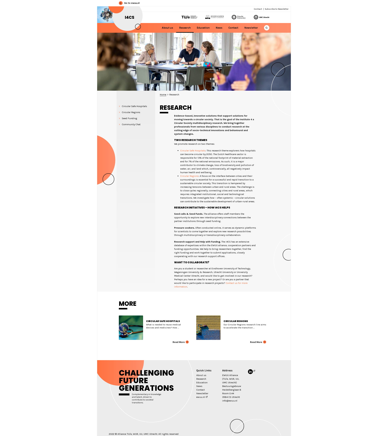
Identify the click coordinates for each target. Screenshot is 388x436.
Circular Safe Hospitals (134, 106)
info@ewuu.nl (229, 400)
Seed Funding (129, 118)
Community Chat (131, 124)
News (219, 27)
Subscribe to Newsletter (277, 9)
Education (203, 27)
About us (167, 27)
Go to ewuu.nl (132, 3)
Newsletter (251, 27)
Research (185, 27)
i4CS (129, 17)
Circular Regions (131, 112)
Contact (258, 9)
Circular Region (188, 176)
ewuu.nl (200, 397)
